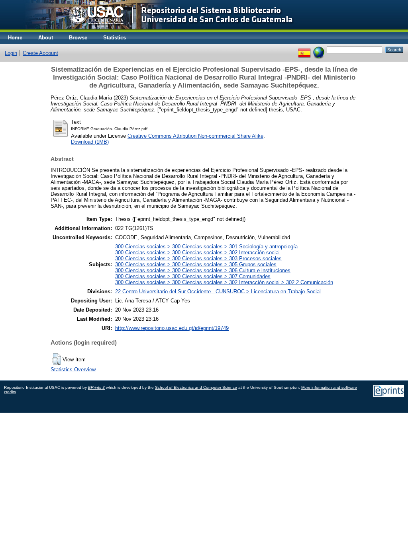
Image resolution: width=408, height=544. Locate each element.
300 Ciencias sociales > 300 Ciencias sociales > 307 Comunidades (193, 276)
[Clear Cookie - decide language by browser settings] (318, 50)
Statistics (114, 38)
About (45, 38)
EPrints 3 (96, 387)
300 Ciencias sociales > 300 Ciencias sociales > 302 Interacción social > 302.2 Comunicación (224, 282)
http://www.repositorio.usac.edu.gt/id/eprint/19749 (172, 328)
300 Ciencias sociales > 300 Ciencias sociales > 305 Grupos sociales (196, 264)
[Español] (304, 50)
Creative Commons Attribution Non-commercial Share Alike (195, 136)
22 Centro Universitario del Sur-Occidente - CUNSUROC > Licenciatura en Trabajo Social (218, 291)
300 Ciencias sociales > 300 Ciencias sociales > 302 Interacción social (197, 252)
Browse (78, 38)
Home (15, 38)
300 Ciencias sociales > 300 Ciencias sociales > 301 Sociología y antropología (206, 247)
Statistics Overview (73, 369)
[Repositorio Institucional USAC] (153, 30)
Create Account (40, 53)
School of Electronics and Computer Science (196, 387)
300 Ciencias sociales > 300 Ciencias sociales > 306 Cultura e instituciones (202, 270)
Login (11, 53)
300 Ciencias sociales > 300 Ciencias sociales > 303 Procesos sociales (198, 258)
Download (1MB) (90, 142)
